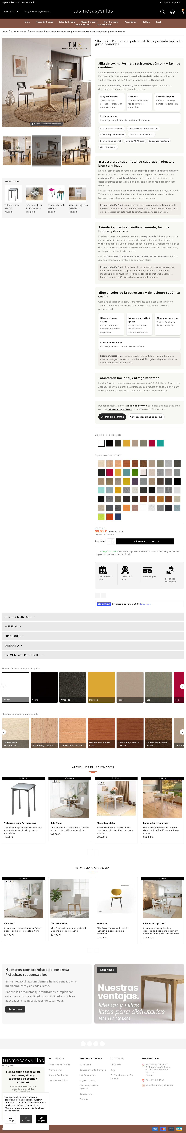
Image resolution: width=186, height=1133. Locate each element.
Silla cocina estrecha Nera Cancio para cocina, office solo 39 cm (70, 829)
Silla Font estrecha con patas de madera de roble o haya (69, 929)
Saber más (15, 1009)
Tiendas (84, 1099)
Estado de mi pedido (59, 1064)
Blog (113, 1070)
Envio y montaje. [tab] (18, 617)
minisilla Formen (137, 405)
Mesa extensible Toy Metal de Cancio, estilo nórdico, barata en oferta (115, 830)
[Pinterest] (103, 595)
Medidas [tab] (11, 626)
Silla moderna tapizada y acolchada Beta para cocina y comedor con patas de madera (161, 931)
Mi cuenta (117, 1058)
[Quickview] (29, 808)
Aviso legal (85, 1064)
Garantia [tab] (12, 645)
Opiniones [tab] (13, 636)
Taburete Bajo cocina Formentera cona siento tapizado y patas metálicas (23, 830)
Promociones (56, 1070)
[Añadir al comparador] (23, 809)
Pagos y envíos (87, 1080)
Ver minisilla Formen (112, 416)
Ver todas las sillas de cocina (146, 417)
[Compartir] (97, 595)
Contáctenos (87, 1094)
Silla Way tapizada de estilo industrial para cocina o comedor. (112, 931)
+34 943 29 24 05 (155, 1080)
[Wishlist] (42, 780)
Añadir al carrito (146, 541)
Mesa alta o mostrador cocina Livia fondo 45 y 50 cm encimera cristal (161, 830)
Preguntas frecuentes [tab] (23, 655)
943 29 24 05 (11, 11)
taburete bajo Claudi (120, 409)
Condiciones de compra (93, 1070)
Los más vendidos (58, 1080)
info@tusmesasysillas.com (160, 1085)
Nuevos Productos (58, 1075)
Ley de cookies (88, 1075)
